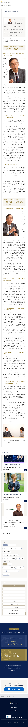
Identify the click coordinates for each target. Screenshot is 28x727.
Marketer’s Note (13, 598)
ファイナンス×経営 (14, 607)
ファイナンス (20, 567)
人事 (5, 571)
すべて (5, 545)
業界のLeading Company (14, 613)
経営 (10, 564)
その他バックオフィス (13, 571)
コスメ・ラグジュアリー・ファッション (12, 548)
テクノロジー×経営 (14, 610)
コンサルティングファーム (9, 558)
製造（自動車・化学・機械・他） (11, 555)
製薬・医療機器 (7, 551)
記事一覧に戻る (6, 533)
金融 (22, 558)
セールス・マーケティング (9, 567)
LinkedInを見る (15, 689)
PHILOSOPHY (14, 592)
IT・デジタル (6, 574)
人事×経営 (13, 601)
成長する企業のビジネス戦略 (14, 595)
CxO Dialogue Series (13, 588)
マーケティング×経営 (13, 604)
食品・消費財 (12, 545)
